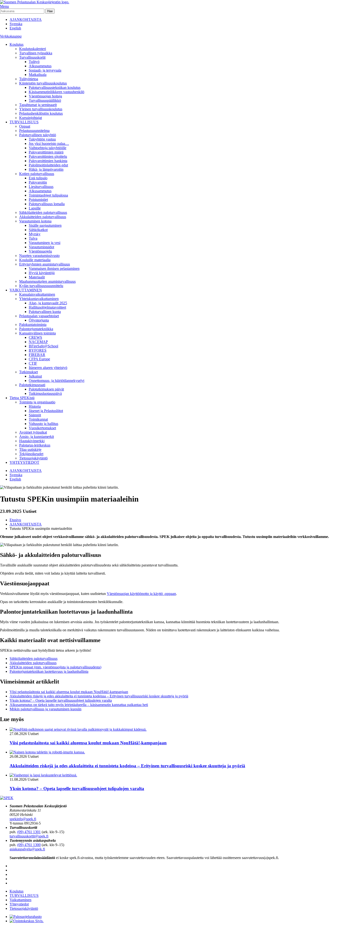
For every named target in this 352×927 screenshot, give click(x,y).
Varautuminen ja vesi (44, 243)
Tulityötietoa (28, 79)
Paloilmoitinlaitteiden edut (48, 165)
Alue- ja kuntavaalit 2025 (48, 303)
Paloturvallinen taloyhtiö (37, 135)
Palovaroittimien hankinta (48, 161)
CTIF (33, 363)
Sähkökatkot (38, 230)
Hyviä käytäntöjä (42, 273)
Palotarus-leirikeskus (34, 445)
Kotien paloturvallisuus (36, 174)
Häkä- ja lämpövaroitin (46, 169)
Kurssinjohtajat (30, 118)
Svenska (16, 24)
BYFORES (37, 350)
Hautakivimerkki (32, 441)
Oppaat (24, 126)
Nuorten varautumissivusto (39, 256)
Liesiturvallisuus (41, 187)
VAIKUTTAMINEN (26, 290)
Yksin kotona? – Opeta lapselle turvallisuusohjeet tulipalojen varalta (61, 700)
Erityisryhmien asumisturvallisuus (44, 264)
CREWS (35, 337)
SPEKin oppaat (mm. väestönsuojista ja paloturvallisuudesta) (55, 667)
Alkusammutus (40, 66)
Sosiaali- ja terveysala (45, 70)
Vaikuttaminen (20, 900)
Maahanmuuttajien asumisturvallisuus (47, 281)
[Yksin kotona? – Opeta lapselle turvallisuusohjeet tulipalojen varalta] (43, 775)
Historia (35, 406)
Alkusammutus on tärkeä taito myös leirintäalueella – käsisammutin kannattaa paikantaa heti (79, 705)
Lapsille (35, 208)
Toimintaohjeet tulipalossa (48, 195)
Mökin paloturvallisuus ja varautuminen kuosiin (45, 709)
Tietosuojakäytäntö (33, 458)
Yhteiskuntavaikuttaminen (39, 299)
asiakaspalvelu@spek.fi (27, 849)
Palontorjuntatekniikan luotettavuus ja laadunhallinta (49, 671)
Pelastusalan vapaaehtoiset (39, 316)
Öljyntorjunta (39, 320)
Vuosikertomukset (42, 428)
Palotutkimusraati (32, 385)
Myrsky (34, 234)
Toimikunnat (38, 419)
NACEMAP (38, 342)
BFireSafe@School (43, 346)
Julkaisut (35, 376)
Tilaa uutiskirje (30, 449)
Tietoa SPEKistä (22, 398)
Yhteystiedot (19, 904)
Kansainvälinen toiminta (37, 333)
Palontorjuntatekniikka (36, 329)
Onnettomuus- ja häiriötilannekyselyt (56, 381)
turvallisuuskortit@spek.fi (29, 836)
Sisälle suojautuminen (45, 225)
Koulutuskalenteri (32, 49)
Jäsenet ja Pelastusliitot (46, 411)
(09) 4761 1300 (29, 845)
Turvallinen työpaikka (35, 53)
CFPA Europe (39, 359)
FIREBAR (37, 355)
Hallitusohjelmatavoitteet (47, 307)
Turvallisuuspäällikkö (45, 100)
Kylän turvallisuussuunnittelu (41, 286)
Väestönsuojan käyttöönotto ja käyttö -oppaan (141, 594)
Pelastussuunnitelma (34, 131)
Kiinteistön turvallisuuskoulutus (43, 83)
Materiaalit (37, 277)
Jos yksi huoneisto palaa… (49, 143)
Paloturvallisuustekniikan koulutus (54, 87)
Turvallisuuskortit (32, 57)
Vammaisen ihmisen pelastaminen (54, 268)
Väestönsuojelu (40, 251)
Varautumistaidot (41, 247)
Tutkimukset (28, 372)
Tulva (33, 238)
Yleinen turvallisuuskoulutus (40, 109)
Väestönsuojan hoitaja (45, 96)
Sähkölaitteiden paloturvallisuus (43, 212)
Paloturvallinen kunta (45, 312)
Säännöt (35, 415)
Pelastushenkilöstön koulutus (41, 113)
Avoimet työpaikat (33, 432)
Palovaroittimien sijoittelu (48, 156)
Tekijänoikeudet (31, 454)
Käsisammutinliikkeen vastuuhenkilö (56, 92)
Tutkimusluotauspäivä (45, 393)
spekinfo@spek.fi (23, 819)
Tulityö (34, 62)
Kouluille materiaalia (35, 260)
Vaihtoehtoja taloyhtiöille (47, 148)
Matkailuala (37, 75)
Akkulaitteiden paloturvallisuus (42, 217)
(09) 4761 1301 (29, 832)
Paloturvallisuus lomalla (47, 204)
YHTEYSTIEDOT (24, 462)
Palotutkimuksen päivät (46, 389)
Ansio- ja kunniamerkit (36, 437)
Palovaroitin (38, 182)
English (15, 28)
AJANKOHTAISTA (26, 19)
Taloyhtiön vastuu (42, 139)
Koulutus (16, 44)
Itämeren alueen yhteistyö (48, 368)
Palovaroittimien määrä (46, 152)
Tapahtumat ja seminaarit (38, 105)
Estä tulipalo (38, 178)
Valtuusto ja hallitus (43, 424)
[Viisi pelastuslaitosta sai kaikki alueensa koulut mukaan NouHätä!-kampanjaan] (78, 729)
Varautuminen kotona (35, 221)
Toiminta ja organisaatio (37, 402)
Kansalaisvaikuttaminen (37, 294)
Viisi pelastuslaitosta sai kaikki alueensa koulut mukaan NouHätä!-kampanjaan (69, 692)
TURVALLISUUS (24, 122)
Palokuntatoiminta (32, 324)
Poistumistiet (38, 200)
